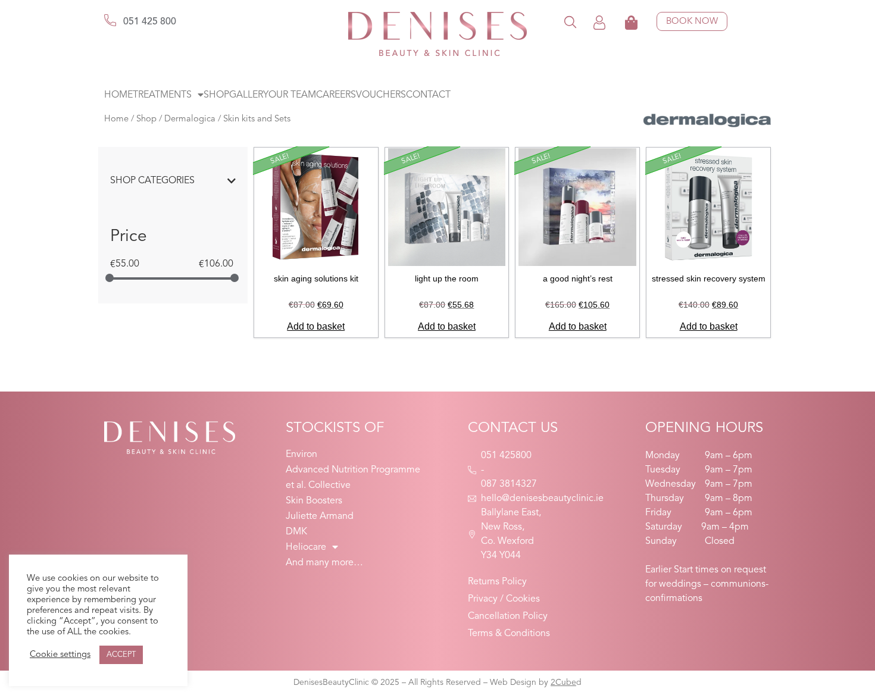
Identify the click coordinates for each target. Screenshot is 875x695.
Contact (428, 95)
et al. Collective (318, 485)
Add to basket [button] (316, 326)
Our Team (292, 95)
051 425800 (506, 456)
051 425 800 (149, 22)
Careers (336, 95)
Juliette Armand (320, 516)
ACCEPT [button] (121, 655)
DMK (296, 532)
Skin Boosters (314, 501)
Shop (216, 95)
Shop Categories (152, 181)
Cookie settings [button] (60, 654)
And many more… (324, 563)
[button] (570, 22)
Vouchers (381, 95)
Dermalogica (189, 119)
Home (118, 95)
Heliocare (306, 547)
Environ (301, 454)
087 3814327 (509, 484)
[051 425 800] (110, 20)
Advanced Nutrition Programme (353, 470)
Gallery (248, 95)
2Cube (563, 682)
